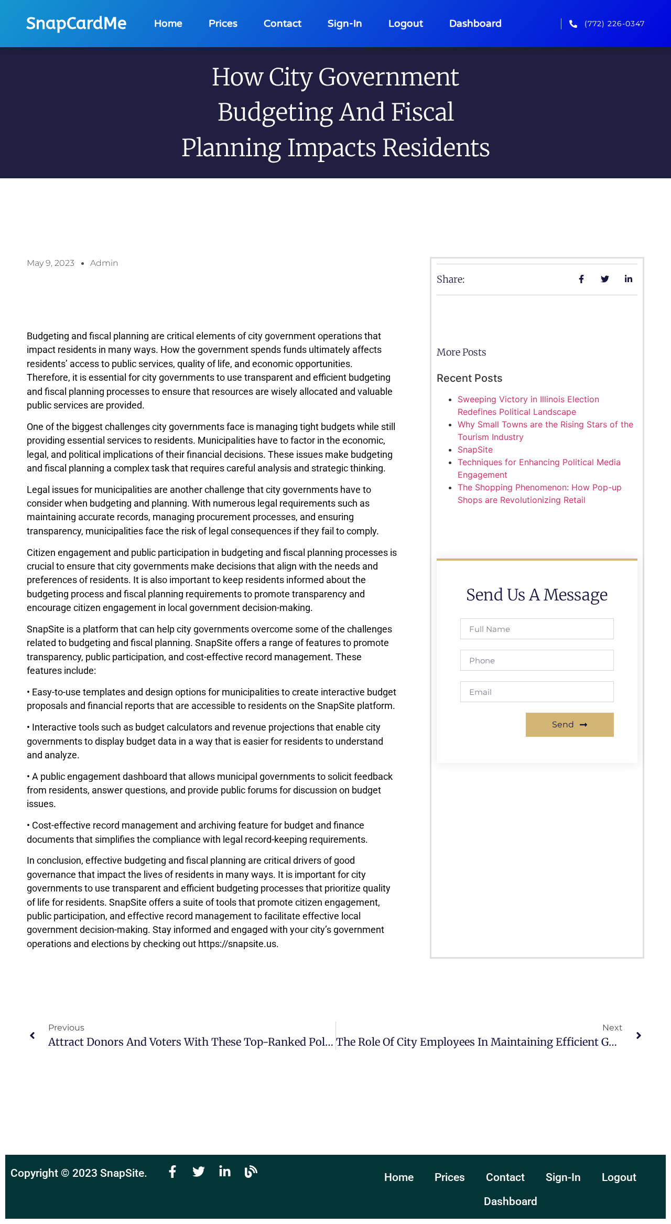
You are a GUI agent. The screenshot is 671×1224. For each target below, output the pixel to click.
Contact (282, 23)
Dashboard (475, 23)
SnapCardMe (76, 23)
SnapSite (475, 449)
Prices (223, 23)
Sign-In (345, 23)
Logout (405, 23)
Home (168, 23)
